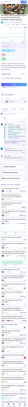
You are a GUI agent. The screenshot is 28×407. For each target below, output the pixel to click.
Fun (3, 78)
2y (13, 148)
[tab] (5, 109)
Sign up (24, 2)
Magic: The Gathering (16, 78)
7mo (12, 124)
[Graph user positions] (9, 27)
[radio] (13, 27)
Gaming (7, 78)
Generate (23, 74)
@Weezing (16, 141)
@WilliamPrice (14, 142)
